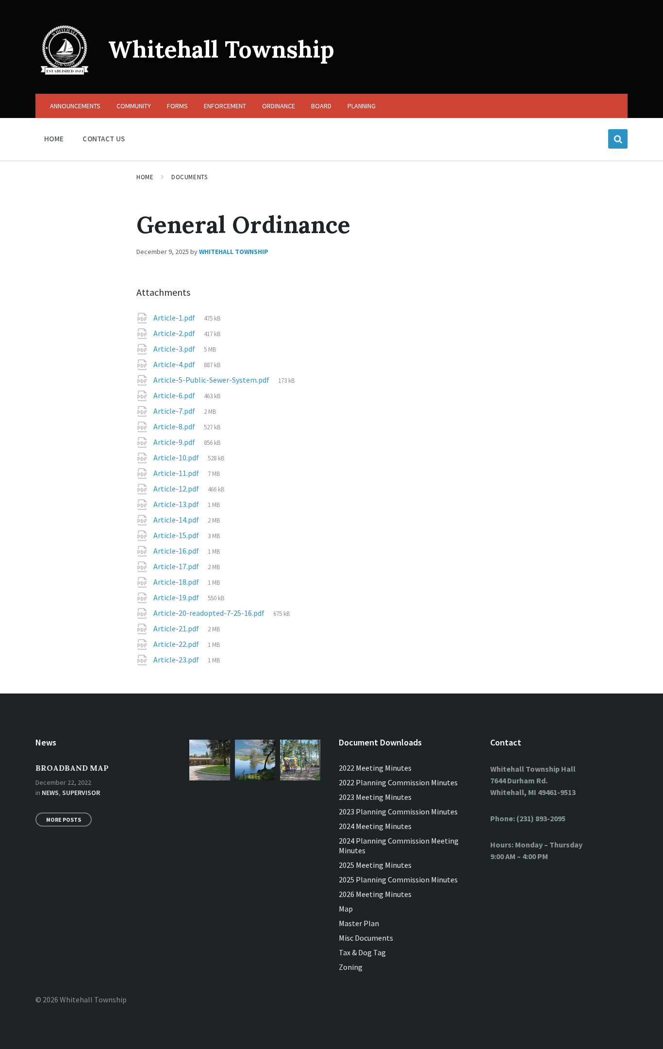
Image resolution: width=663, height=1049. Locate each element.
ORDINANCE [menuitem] (278, 106)
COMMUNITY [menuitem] (133, 106)
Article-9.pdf (175, 442)
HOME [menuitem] (54, 138)
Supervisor (81, 792)
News (50, 792)
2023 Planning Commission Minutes (398, 811)
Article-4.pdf (175, 364)
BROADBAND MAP (72, 768)
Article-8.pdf (175, 426)
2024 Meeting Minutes (375, 826)
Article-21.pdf (176, 628)
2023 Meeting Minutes (375, 797)
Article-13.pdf (176, 504)
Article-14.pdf (176, 519)
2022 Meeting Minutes (375, 768)
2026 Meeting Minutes (375, 894)
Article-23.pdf (176, 659)
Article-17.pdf (176, 566)
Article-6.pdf (175, 395)
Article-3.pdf (175, 349)
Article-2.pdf (175, 333)
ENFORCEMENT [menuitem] (225, 106)
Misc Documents (366, 938)
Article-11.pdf (176, 473)
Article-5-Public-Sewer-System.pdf (212, 380)
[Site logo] (64, 75)
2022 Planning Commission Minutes (398, 782)
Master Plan (359, 923)
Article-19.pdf (176, 597)
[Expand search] (618, 139)
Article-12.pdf (176, 488)
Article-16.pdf (176, 551)
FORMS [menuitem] (177, 106)
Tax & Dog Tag (362, 952)
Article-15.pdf (176, 535)
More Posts (63, 819)
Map (346, 909)
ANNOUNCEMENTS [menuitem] (75, 106)
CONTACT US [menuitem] (104, 138)
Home (144, 177)
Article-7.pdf (175, 411)
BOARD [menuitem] (321, 106)
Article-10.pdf (176, 457)
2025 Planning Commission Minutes (398, 879)
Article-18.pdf (176, 582)
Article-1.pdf (175, 317)
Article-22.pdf (176, 644)
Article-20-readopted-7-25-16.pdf (209, 613)
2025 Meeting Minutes (375, 865)
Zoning (351, 967)
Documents (189, 177)
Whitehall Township (221, 49)
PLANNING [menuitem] (362, 106)
